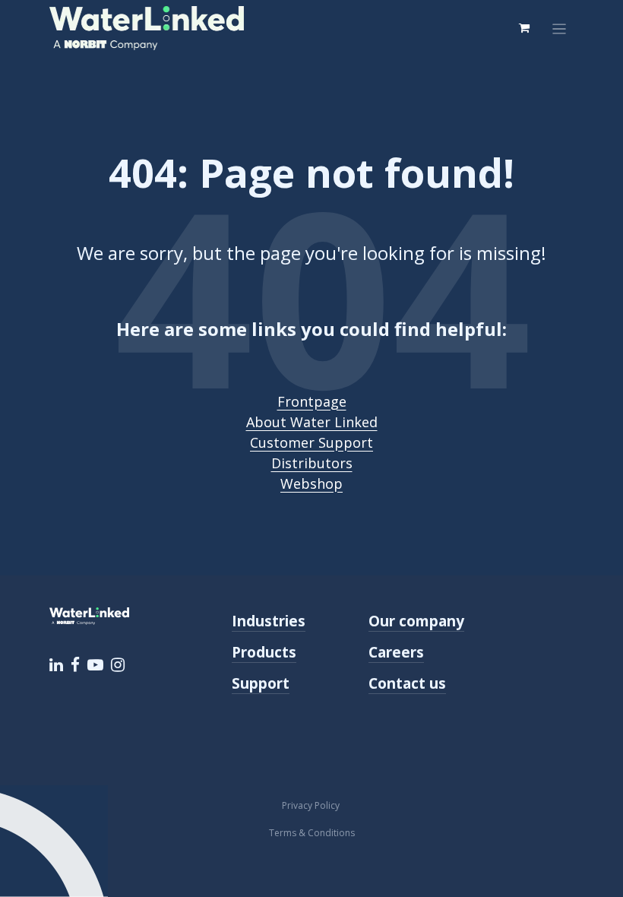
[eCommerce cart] (524, 28)
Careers (396, 652)
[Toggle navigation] (559, 28)
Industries (268, 620)
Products (264, 652)
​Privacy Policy (312, 805)
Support (260, 683)
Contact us (407, 683)
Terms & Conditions (312, 832)
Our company (416, 620)
